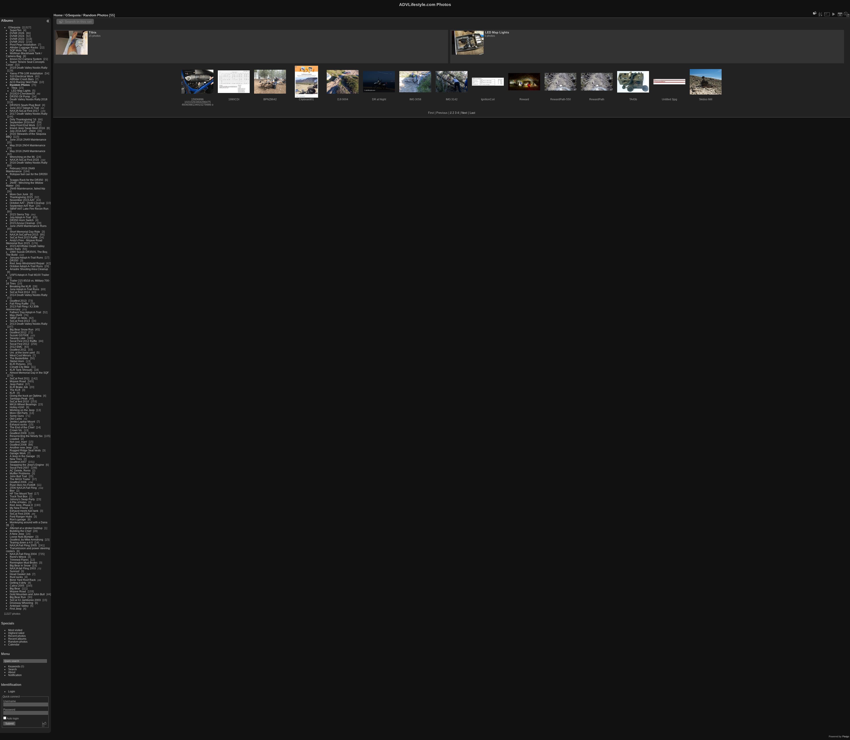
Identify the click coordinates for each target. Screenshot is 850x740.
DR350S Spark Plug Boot (25, 105)
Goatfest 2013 (18, 300)
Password (9, 709)
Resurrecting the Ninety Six (26, 436)
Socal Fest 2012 (19, 343)
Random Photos (20, 84)
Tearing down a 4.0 (21, 542)
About (11, 672)
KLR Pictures (17, 364)
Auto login (12, 718)
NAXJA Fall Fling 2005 (23, 545)
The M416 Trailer (20, 479)
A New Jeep (17, 533)
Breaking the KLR (20, 286)
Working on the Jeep (22, 410)
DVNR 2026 (17, 33)
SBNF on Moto (18, 318)
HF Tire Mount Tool (21, 493)
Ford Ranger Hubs (21, 516)
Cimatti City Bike (19, 366)
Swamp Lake (17, 338)
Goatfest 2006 (18, 482)
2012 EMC (16, 346)
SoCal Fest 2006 (20, 513)
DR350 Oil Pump (20, 96)
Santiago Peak (18, 398)
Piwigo (845, 736)
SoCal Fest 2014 (20, 292)
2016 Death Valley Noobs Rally (28, 162)
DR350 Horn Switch (22, 220)
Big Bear (15, 588)
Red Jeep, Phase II (21, 505)
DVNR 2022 (17, 41)
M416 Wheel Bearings (23, 404)
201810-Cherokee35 (22, 93)
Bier (12, 490)
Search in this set (78, 21)
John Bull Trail (18, 476)
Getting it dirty (18, 582)
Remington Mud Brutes (23, 562)
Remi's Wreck (18, 556)
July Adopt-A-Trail (20, 217)
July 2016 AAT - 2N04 (23, 130)
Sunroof (14, 571)
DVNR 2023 (17, 38)
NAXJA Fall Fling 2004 (23, 554)
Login (11, 691)
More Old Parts (19, 413)
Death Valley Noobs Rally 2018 (28, 99)
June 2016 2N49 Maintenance (28, 139)
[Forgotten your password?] (44, 724)
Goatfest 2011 (18, 349)
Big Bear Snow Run (21, 329)
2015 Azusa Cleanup (22, 223)
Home (58, 15)
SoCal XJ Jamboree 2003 (25, 600)
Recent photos (17, 635)
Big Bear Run (18, 597)
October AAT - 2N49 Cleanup (27, 202)
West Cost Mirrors (20, 355)
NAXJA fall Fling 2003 (23, 568)
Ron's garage (18, 519)
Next (464, 112)
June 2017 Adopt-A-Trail (24, 107)
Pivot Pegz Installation (23, 44)
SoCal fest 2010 (19, 401)
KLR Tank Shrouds (21, 369)
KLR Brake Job (19, 387)
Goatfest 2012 (18, 332)
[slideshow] (833, 14)
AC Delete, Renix (20, 470)
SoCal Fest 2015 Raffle (24, 237)
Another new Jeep (21, 447)
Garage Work (18, 453)
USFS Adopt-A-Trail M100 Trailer (29, 274)
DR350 (14, 260)
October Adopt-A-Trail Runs (26, 266)
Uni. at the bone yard (22, 352)
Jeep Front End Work (22, 125)
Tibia (14, 87)
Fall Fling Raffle (19, 303)
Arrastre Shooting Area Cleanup (29, 269)
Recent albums (17, 638)
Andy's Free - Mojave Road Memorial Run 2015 (24, 242)
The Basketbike (19, 358)
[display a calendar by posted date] (840, 14)
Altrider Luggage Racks (24, 47)
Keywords (14, 666)
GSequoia (14, 27)
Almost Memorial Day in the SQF (29, 372)
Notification (15, 675)
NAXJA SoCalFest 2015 (24, 234)
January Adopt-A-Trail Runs (26, 257)
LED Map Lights (21, 90)
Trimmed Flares (19, 559)
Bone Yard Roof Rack (23, 579)
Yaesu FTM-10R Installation (26, 73)
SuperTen (15, 30)
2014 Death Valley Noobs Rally (28, 295)
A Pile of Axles (18, 502)
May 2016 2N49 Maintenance (27, 151)
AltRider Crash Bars (22, 79)
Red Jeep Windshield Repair (27, 263)
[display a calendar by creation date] (847, 14)
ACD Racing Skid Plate (24, 82)
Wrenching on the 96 (22, 156)
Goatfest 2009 (18, 433)
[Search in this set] (814, 13)
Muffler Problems (20, 473)
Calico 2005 (17, 585)
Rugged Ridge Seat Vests (25, 450)
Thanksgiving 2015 (21, 197)
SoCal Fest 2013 (20, 320)
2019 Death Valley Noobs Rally (28, 67)
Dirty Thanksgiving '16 (23, 119)
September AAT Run (22, 205)
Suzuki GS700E (19, 335)
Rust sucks (16, 577)
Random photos (17, 641)
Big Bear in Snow (20, 565)
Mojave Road (18, 381)
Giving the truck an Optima (25, 395)
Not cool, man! (18, 441)
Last (472, 112)
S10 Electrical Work (21, 76)
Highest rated (16, 633)
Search (12, 669)
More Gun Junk (19, 194)
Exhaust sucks (18, 424)
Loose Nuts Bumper (22, 536)
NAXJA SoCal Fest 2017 (24, 110)
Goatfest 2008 (18, 444)
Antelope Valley (19, 605)
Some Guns (17, 415)
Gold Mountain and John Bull (27, 594)
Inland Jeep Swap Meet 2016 (27, 128)
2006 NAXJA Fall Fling (23, 487)
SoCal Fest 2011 (20, 378)
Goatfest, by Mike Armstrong (26, 539)
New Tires (16, 459)
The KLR (15, 389)
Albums (7, 20)
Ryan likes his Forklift (22, 484)
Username (9, 701)
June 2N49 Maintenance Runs (28, 225)
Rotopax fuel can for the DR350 (29, 174)
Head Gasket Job (20, 574)
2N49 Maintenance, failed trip (27, 188)
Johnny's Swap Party (22, 499)
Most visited (15, 630)
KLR (12, 392)
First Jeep (15, 608)
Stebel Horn (17, 361)
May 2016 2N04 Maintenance (27, 145)
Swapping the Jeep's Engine (27, 464)
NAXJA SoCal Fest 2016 (24, 159)
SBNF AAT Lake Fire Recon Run (29, 208)
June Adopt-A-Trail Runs (24, 289)
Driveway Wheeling (21, 602)
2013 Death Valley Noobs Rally (28, 323)
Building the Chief (20, 530)
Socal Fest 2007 (19, 467)
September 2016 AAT (22, 122)
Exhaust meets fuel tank (24, 510)
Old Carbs (16, 418)
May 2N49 (16, 315)
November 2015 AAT (22, 200)
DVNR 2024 (17, 36)
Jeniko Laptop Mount (22, 421)
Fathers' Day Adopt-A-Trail (25, 312)
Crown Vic (16, 430)
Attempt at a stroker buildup (26, 528)
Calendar (13, 644)
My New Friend (19, 507)
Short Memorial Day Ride (25, 231)
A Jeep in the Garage (22, 456)
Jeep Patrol (16, 384)
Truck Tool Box (18, 496)
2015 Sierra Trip (19, 214)
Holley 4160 (17, 407)
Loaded (14, 438)
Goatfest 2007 (18, 461)
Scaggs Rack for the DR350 (26, 179)
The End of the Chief (22, 427)
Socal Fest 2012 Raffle (23, 341)
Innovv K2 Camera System (26, 59)
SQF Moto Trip (18, 50)
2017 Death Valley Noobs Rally (28, 113)
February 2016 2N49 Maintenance (20, 170)
